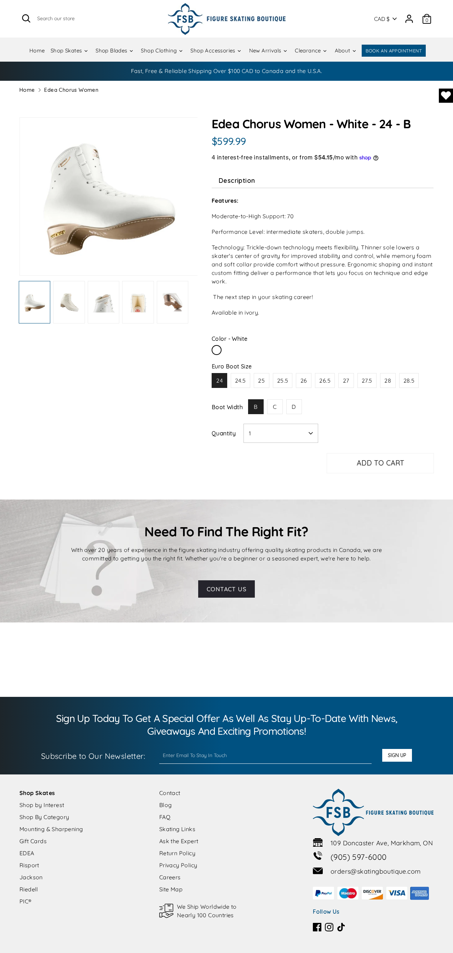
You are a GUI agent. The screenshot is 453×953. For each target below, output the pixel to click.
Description (237, 180)
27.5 (367, 380)
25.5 (282, 380)
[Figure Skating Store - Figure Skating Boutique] (226, 18)
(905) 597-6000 (359, 857)
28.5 (409, 380)
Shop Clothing (159, 50)
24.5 (240, 380)
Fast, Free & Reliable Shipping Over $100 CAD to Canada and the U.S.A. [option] (226, 70)
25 (261, 380)
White (217, 350)
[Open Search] (26, 18)
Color (229, 338)
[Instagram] (329, 927)
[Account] (409, 16)
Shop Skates (67, 50)
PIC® (25, 901)
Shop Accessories (213, 50)
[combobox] (280, 433)
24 (219, 380)
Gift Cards (33, 841)
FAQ (164, 817)
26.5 (325, 380)
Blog (165, 804)
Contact (169, 792)
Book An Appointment (394, 50)
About (343, 50)
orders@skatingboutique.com (375, 871)
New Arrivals (266, 50)
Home (37, 50)
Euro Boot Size (232, 366)
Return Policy (177, 853)
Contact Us (226, 589)
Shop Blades (112, 50)
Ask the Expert (179, 841)
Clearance (308, 50)
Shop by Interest (41, 804)
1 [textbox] (250, 433)
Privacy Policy (178, 865)
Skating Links (177, 829)
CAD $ (382, 18)
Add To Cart (380, 462)
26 (303, 380)
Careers (170, 877)
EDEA (26, 853)
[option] (108, 199)
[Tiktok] (341, 927)
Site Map (171, 889)
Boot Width (227, 407)
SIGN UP (397, 755)
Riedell (28, 889)
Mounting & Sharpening (51, 829)
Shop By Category (44, 817)
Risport (29, 865)
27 (346, 380)
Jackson (31, 877)
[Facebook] (317, 927)
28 (387, 380)
